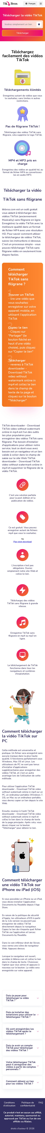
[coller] (39, 24)
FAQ (40, 1102)
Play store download (22, 541)
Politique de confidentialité (27, 1104)
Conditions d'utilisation (9, 1104)
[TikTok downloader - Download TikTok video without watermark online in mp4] (10, 3)
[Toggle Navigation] (40, 3)
